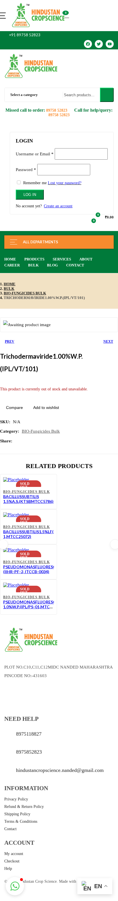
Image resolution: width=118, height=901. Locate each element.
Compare (14, 407)
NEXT (108, 342)
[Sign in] (12, 129)
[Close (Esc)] (107, 132)
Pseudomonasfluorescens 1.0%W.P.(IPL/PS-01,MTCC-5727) (33, 606)
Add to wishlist (46, 407)
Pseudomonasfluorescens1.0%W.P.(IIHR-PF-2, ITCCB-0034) (41, 569)
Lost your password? (64, 183)
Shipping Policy (17, 814)
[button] (66, 16)
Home (10, 259)
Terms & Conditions (20, 821)
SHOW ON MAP (19, 693)
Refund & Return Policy (24, 806)
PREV (9, 342)
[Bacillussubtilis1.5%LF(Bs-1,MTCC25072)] (16, 514)
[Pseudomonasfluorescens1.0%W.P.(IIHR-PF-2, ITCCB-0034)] (16, 549)
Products (34, 259)
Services (62, 259)
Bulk (33, 265)
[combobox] (31, 95)
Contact (75, 265)
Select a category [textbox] (24, 95)
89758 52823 (57, 110)
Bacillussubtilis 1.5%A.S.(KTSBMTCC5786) (28, 499)
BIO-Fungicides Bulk (25, 293)
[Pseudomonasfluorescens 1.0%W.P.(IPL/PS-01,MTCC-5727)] (16, 585)
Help (8, 868)
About (86, 259)
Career (12, 265)
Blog (52, 265)
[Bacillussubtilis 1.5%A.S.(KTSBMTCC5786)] (16, 479)
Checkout (11, 861)
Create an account (58, 206)
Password (26, 169)
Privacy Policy (16, 799)
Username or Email (35, 154)
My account (13, 854)
